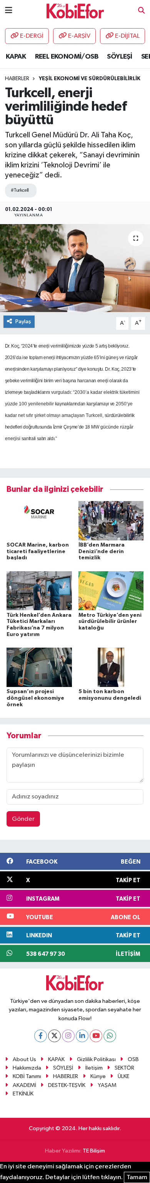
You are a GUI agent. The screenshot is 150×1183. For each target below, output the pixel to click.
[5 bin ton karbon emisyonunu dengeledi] (111, 667)
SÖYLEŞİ (119, 56)
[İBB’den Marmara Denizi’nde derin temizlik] (111, 520)
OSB (133, 1059)
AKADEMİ (24, 1085)
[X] (54, 1035)
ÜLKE (123, 1076)
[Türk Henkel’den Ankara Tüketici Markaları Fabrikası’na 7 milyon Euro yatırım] (39, 590)
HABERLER (65, 1076)
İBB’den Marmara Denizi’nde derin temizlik (101, 551)
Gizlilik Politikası (96, 1059)
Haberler (17, 78)
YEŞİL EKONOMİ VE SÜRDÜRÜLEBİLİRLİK (89, 78)
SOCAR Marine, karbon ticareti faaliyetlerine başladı (38, 551)
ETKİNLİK (23, 1094)
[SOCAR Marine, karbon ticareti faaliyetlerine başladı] (39, 520)
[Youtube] (96, 1035)
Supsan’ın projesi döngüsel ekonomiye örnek (35, 698)
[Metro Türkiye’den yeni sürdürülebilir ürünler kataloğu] (111, 590)
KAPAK (16, 56)
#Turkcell (20, 190)
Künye (98, 1076)
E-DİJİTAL (127, 36)
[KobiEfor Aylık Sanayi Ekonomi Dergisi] (75, 10)
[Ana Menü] (8, 10)
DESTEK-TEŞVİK (66, 1085)
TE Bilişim (94, 1151)
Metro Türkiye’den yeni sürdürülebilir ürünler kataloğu (110, 622)
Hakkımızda (27, 1068)
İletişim (94, 1068)
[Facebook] (40, 1035)
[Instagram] (68, 1035)
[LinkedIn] (82, 1035)
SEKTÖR (124, 1068)
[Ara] (141, 11)
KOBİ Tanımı (27, 1076)
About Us (24, 1059)
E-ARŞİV (79, 36)
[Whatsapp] (109, 1035)
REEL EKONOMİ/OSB (66, 56)
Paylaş (23, 321)
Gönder (23, 819)
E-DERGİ (31, 36)
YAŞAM (107, 1085)
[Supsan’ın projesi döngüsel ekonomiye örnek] (39, 667)
